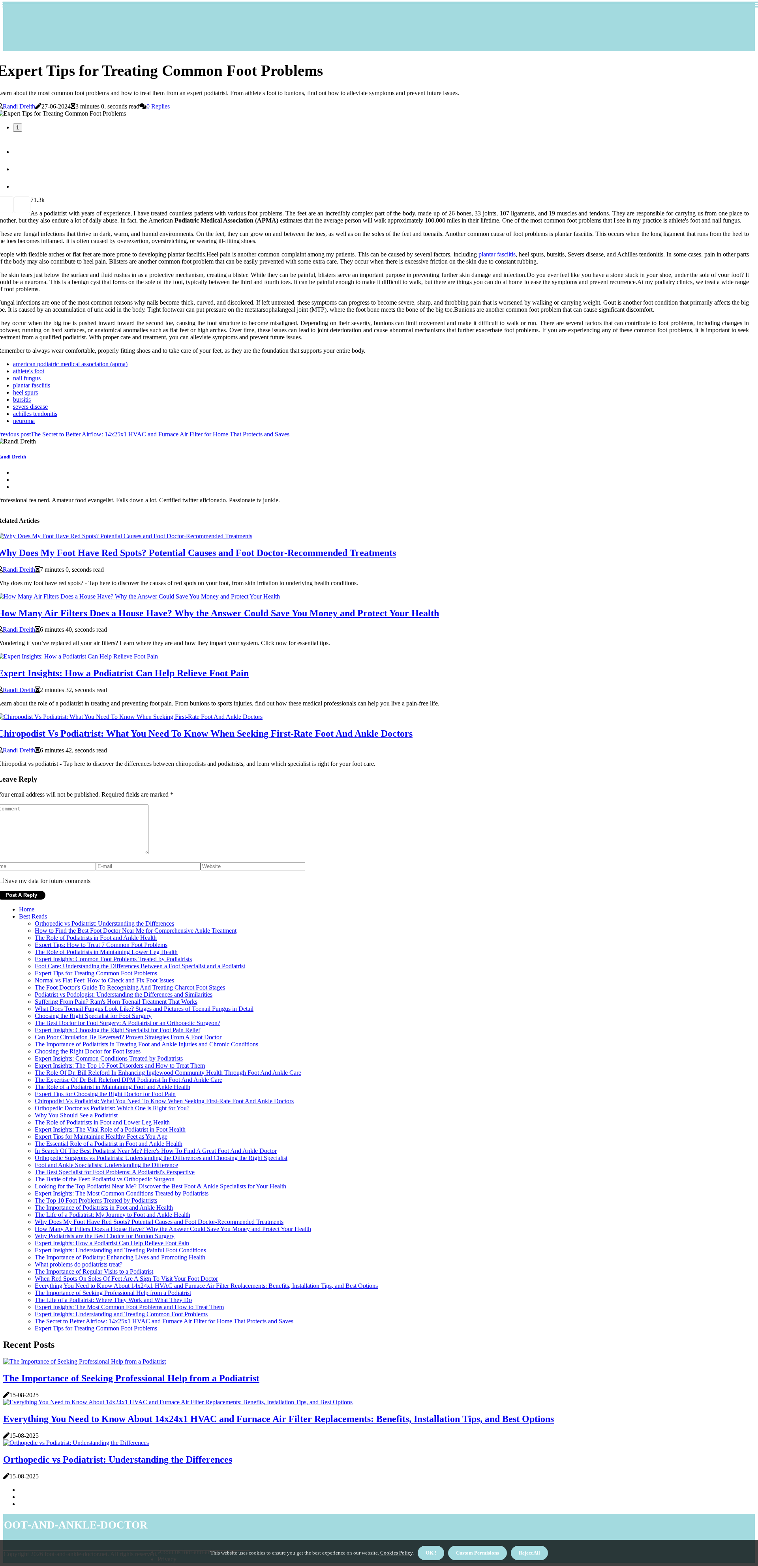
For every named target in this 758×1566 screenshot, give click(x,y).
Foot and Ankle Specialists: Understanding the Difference (106, 1165)
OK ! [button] (431, 1553)
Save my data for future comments (47, 880)
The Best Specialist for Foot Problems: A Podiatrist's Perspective (115, 1172)
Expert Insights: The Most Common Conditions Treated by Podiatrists (121, 1193)
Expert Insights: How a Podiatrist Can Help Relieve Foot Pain (112, 1243)
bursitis (22, 399)
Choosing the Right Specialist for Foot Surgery (93, 1015)
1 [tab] (17, 128)
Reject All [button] (529, 1553)
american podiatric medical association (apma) (70, 364)
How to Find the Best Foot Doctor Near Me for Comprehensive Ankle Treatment (135, 930)
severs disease (30, 406)
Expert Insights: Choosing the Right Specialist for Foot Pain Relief (117, 1030)
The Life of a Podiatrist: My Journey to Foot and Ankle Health (112, 1214)
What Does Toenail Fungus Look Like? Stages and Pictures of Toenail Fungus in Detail (144, 1008)
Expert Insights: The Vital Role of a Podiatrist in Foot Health (110, 1129)
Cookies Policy (396, 1553)
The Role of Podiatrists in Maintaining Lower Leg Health (106, 952)
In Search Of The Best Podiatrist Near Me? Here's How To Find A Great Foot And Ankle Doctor (156, 1150)
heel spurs (25, 392)
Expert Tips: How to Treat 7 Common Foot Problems (101, 944)
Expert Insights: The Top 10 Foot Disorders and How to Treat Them (120, 1065)
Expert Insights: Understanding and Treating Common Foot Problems (121, 1314)
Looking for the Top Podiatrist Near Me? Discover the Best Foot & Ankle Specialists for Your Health (160, 1186)
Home (26, 909)
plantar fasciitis (497, 254)
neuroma (24, 420)
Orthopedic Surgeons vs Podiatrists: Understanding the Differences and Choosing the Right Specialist (161, 1157)
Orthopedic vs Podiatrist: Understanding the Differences (104, 923)
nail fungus (27, 378)
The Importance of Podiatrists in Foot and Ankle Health (104, 1207)
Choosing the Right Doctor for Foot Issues (88, 1051)
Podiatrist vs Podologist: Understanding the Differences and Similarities (123, 994)
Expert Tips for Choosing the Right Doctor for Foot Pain (105, 1094)
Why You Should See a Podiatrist (76, 1115)
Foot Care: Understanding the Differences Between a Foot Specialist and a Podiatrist (140, 966)
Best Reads (33, 916)
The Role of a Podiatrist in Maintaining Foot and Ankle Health (112, 1086)
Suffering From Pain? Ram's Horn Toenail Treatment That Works (116, 1001)
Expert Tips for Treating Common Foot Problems (96, 973)
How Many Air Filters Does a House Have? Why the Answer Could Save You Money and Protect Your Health (173, 1228)
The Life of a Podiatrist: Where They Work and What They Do (113, 1300)
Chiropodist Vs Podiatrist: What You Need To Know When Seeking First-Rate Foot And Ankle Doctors (164, 1101)
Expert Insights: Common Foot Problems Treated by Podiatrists (113, 959)
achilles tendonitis (35, 413)
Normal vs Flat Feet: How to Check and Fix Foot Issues (104, 980)
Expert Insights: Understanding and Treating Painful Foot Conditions (120, 1250)
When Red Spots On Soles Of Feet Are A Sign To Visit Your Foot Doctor (126, 1278)
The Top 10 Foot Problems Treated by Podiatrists (96, 1200)
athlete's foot (28, 371)
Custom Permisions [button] (477, 1553)
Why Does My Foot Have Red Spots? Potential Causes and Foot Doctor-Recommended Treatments (159, 1221)
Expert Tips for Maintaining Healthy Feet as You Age (101, 1136)
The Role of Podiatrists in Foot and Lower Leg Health (102, 1122)
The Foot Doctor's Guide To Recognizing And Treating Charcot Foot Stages (130, 987)
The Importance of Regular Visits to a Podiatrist (94, 1271)
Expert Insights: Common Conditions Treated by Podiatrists (109, 1058)
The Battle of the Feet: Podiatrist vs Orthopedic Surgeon (104, 1179)
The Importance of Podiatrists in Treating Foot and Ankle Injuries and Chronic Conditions (146, 1044)
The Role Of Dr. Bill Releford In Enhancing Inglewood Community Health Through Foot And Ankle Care (168, 1072)
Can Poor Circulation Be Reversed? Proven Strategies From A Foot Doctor (128, 1037)
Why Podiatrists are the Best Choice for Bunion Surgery (104, 1236)
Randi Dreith (19, 106)
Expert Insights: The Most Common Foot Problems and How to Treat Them (129, 1307)
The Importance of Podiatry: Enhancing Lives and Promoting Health (120, 1257)
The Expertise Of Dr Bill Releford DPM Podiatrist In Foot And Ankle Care (128, 1079)
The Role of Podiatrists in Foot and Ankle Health (96, 937)
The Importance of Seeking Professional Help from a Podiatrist (113, 1292)
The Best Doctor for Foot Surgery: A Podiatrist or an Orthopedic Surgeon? (127, 1023)
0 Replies (158, 106)
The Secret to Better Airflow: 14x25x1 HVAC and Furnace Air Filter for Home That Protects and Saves (164, 1321)
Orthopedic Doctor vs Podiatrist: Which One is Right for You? (112, 1108)
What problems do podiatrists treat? (78, 1264)
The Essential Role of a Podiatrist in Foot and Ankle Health (108, 1143)
